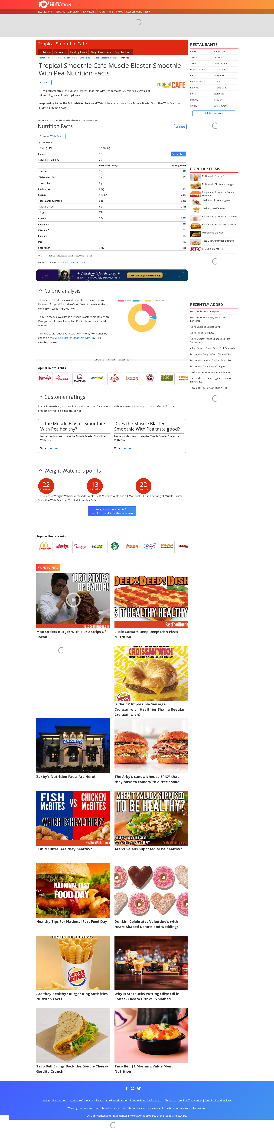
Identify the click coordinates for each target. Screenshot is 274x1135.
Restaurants (45, 11)
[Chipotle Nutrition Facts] (184, 547)
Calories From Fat (48, 159)
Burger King (220, 51)
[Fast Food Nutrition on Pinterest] (132, 1088)
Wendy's (194, 105)
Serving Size (45, 148)
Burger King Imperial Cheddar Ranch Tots (211, 360)
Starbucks (219, 93)
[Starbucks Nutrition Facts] (114, 547)
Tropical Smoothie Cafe (75, 262)
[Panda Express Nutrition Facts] (149, 379)
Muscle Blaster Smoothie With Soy (74, 338)
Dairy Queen (220, 63)
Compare (180, 126)
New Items (89, 11)
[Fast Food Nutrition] (55, 4)
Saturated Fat (47, 177)
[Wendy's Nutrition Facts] (45, 379)
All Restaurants (214, 113)
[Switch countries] (148, 11)
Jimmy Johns (220, 69)
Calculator (60, 52)
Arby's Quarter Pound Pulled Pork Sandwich (212, 348)
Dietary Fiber (47, 206)
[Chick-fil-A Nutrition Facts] (62, 379)
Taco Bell (219, 99)
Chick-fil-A (195, 57)
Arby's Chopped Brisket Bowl (205, 326)
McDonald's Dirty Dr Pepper (204, 311)
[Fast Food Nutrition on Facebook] (126, 1088)
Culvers (194, 63)
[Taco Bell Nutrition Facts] (79, 379)
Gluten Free (106, 11)
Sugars (43, 212)
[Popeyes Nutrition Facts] (184, 379)
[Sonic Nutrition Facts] (149, 547)
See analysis (178, 154)
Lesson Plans (134, 11)
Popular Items (123, 52)
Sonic (193, 93)
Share (46, 82)
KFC (192, 75)
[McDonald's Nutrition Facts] (45, 547)
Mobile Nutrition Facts (218, 1100)
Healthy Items (78, 52)
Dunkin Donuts (198, 69)
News (119, 11)
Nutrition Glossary (116, 1100)
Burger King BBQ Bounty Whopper (208, 366)
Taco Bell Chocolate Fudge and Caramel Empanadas (211, 380)
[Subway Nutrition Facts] (97, 379)
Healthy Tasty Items (190, 1100)
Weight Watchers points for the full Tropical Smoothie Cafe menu (112, 511)
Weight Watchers (101, 52)
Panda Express (197, 81)
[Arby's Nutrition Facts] (114, 379)
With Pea (51, 136)
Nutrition (45, 52)
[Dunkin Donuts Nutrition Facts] (132, 379)
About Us (170, 1100)
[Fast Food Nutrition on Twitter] (138, 1088)
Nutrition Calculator (68, 11)
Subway (194, 99)
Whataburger (220, 105)
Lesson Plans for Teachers (146, 1100)
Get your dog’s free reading (145, 275)
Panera (217, 81)
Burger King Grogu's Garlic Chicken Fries (210, 354)
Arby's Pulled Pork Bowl (202, 332)
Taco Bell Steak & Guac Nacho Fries (208, 387)
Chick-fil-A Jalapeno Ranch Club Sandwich (211, 372)
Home (46, 1100)
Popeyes (194, 87)
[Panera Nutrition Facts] (167, 379)
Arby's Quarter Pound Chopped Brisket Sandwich (210, 340)
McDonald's (220, 75)
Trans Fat (45, 183)
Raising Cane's (221, 87)
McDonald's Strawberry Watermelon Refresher (208, 319)
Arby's (193, 51)
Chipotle (218, 57)
